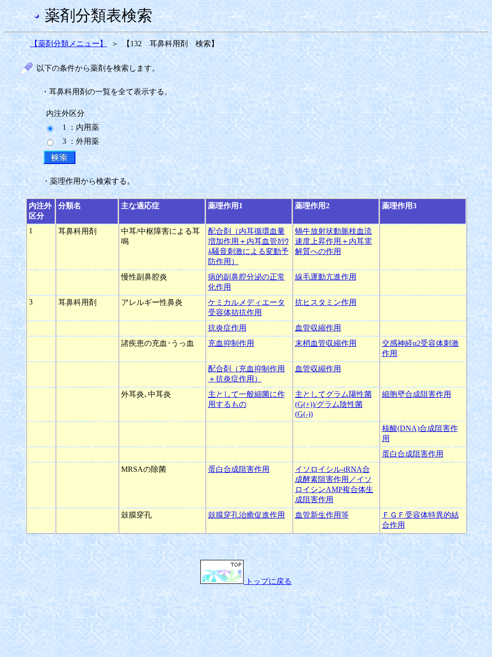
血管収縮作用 (318, 328)
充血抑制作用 (231, 343)
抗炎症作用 (227, 328)
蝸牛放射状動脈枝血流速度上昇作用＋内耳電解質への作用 (333, 241)
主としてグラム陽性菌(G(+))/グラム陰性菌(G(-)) (333, 404)
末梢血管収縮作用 (326, 343)
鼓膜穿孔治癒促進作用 (246, 515)
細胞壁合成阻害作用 (416, 394)
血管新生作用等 (322, 515)
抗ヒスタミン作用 (326, 302)
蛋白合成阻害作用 (412, 454)
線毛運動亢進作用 (326, 277)
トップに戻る (268, 581)
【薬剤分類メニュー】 (68, 43)
